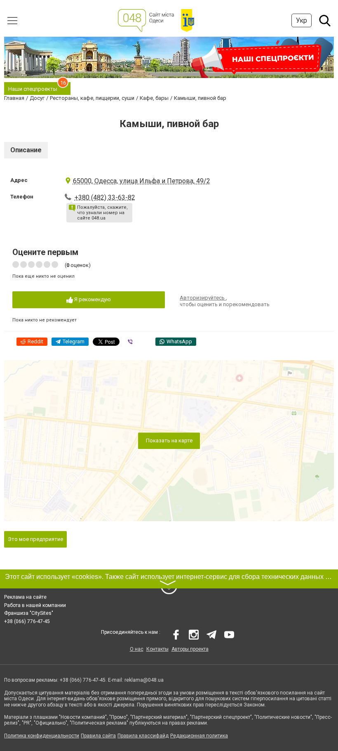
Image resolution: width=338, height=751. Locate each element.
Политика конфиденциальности (41, 736)
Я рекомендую (92, 299)
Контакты (157, 649)
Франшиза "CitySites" (28, 613)
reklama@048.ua (144, 680)
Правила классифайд (143, 736)
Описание (26, 150)
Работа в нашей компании (35, 605)
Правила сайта (98, 736)
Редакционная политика (199, 736)
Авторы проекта (190, 649)
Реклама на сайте (25, 597)
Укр (301, 20)
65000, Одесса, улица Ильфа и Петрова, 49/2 (141, 181)
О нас (136, 649)
